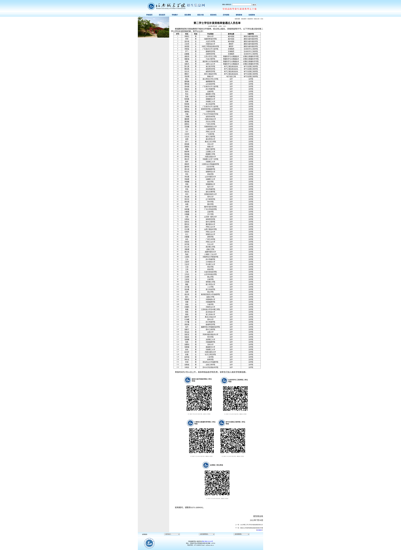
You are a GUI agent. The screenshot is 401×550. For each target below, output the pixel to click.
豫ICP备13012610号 (207, 541)
